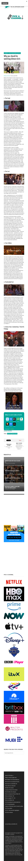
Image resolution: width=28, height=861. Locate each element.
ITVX (19, 53)
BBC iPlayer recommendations (12, 779)
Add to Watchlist (8, 430)
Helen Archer (7, 75)
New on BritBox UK (9, 800)
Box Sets (9, 433)
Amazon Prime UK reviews (11, 789)
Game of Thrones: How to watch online (14, 806)
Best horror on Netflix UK (11, 783)
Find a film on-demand (10, 785)
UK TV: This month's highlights (12, 810)
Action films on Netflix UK (11, 824)
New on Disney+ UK (9, 796)
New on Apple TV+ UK (10, 798)
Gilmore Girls (14, 433)
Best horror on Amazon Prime (12, 781)
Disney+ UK (7, 53)
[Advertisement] (14, 37)
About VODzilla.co (9, 775)
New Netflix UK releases (10, 792)
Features (14, 53)
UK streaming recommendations (12, 802)
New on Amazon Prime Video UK (12, 794)
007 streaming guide (10, 804)
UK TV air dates (8, 808)
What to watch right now (11, 777)
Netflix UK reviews (9, 787)
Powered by (7, 429)
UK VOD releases (9, 812)
